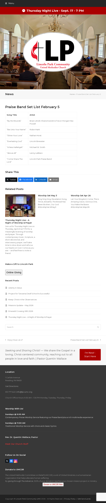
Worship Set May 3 (47, 195)
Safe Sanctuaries (84, 499)
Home (72, 94)
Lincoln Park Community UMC (28, 499)
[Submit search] (98, 327)
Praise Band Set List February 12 (85, 340)
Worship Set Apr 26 (81, 195)
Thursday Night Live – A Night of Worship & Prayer (18, 221)
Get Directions (11, 386)
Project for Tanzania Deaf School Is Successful (28, 293)
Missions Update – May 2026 (20, 305)
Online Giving (13, 272)
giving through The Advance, (21, 481)
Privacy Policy (69, 499)
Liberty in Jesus (15, 288)
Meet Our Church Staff (16, 444)
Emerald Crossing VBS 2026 (20, 311)
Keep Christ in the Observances (22, 299)
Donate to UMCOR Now (53, 484)
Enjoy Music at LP (14, 340)
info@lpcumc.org (24, 392)
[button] (9, 3)
